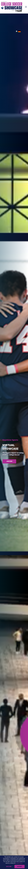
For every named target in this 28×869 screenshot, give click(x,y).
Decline (8, 866)
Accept (19, 866)
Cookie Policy (19, 863)
